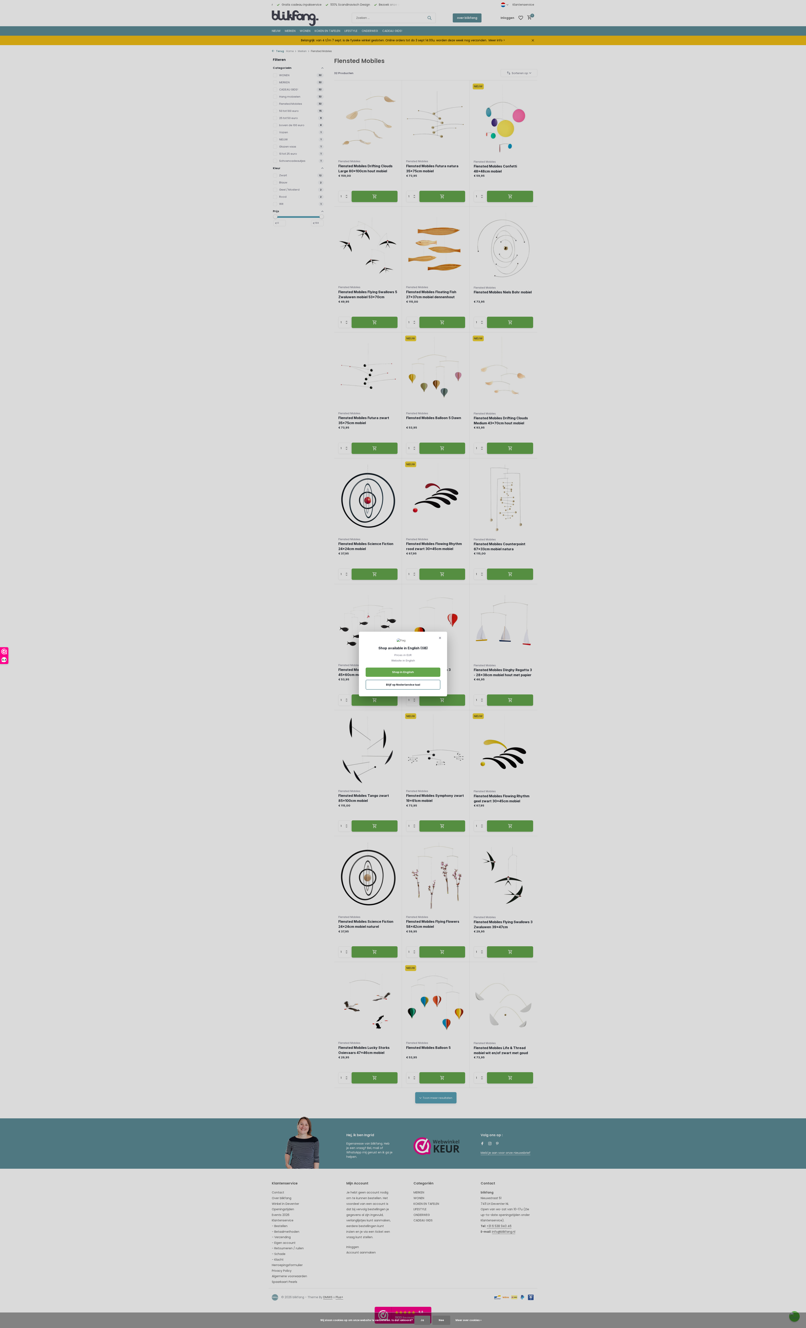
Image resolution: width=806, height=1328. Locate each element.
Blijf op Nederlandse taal (403, 684)
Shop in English (403, 672)
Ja (422, 1320)
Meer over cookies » (468, 1320)
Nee (441, 1320)
